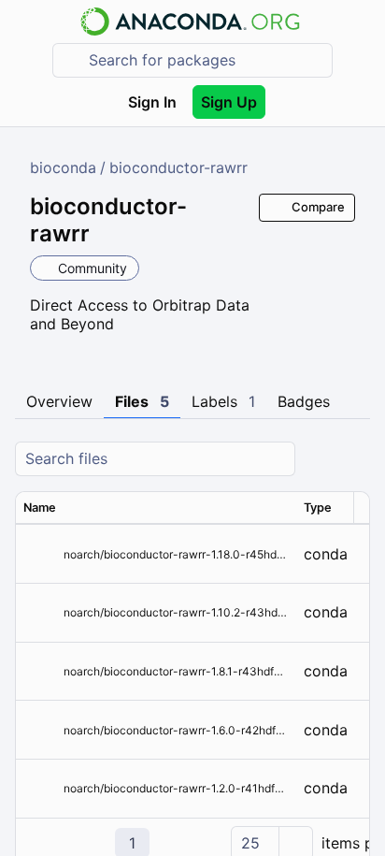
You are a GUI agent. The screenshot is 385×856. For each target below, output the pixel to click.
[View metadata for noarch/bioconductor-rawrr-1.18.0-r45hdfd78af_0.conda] (39, 554)
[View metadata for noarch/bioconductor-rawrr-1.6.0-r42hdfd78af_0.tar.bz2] (39, 730)
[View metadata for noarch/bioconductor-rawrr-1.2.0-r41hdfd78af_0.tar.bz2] (39, 788)
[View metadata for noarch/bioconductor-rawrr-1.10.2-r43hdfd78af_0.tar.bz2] (39, 612)
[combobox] (205, 60)
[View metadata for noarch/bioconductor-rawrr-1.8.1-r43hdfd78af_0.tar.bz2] (39, 671)
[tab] (59, 402)
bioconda (63, 167)
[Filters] (353, 459)
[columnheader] (156, 508)
